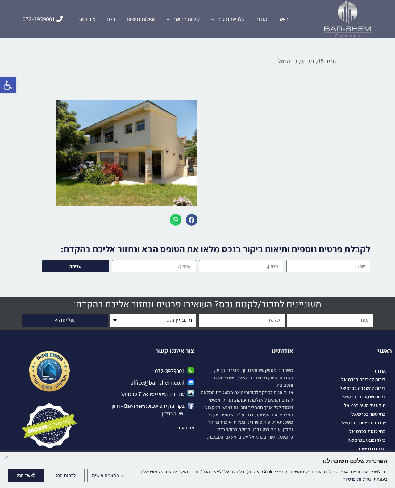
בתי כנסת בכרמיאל (367, 431)
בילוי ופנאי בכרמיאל (367, 440)
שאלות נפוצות (141, 19)
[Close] (6, 457)
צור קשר (86, 19)
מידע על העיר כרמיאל (365, 405)
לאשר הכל (26, 475)
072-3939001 (170, 371)
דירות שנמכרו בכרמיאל (364, 397)
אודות (261, 19)
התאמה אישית (105, 475)
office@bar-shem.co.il (157, 382)
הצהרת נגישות (372, 448)
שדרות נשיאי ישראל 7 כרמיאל (153, 394)
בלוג (110, 19)
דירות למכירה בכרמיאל (363, 379)
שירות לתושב (186, 19)
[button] (8, 85)
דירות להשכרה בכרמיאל (363, 388)
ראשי (283, 19)
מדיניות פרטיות (357, 479)
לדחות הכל (66, 475)
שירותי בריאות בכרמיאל (363, 422)
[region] (197, 470)
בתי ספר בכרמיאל (368, 414)
